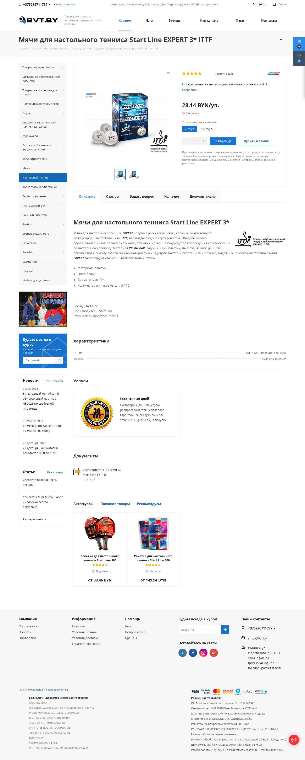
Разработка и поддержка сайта (48, 690)
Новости (25, 632)
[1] (184, 73)
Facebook (193, 653)
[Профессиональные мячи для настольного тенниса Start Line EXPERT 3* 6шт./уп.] (126, 121)
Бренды (131, 638)
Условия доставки (85, 638)
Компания (28, 619)
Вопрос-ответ (135, 632)
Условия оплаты (84, 632)
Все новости (53, 381)
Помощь (78, 626)
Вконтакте (182, 653)
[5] (200, 73)
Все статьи (55, 472)
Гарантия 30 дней (134, 399)
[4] (196, 73)
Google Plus (214, 653)
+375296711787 (260, 628)
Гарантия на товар (86, 644)
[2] (188, 73)
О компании (28, 626)
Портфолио (27, 638)
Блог (128, 626)
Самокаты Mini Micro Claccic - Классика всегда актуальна (43, 502)
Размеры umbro (34, 519)
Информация (83, 619)
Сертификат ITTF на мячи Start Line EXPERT (102, 472)
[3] (192, 73)
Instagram (203, 653)
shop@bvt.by (257, 638)
